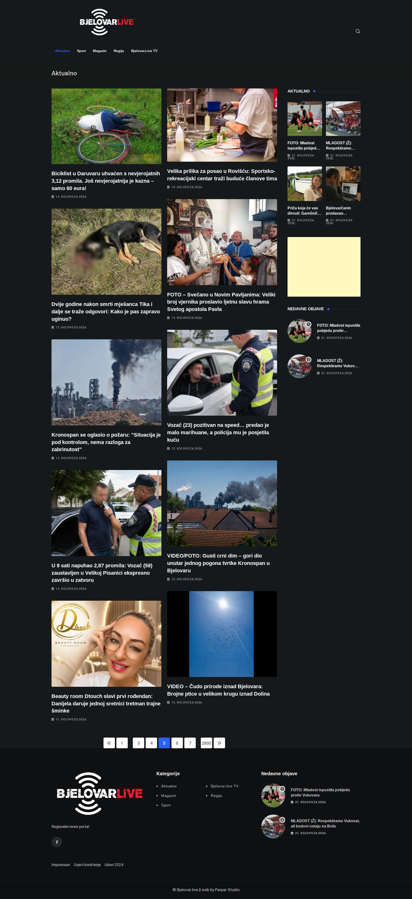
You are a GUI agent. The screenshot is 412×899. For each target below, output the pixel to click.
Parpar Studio (227, 889)
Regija (119, 51)
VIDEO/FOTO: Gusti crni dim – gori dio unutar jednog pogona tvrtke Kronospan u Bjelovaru (218, 563)
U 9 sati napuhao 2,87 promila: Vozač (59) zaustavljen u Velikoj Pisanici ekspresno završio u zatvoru (102, 573)
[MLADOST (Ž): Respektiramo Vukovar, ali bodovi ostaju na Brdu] (343, 118)
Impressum (61, 865)
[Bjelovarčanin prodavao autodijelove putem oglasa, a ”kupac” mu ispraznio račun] (343, 183)
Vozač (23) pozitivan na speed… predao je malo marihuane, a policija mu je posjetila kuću (218, 432)
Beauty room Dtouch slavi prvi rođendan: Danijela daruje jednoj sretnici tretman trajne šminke (106, 703)
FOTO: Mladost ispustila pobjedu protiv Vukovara (303, 148)
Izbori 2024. (114, 865)
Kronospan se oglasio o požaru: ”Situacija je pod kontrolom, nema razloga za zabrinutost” (106, 442)
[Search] (358, 31)
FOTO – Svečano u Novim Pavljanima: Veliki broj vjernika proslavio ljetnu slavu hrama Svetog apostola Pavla (221, 302)
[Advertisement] (324, 267)
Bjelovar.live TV (144, 51)
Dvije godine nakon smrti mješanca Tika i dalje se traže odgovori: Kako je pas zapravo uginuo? (106, 311)
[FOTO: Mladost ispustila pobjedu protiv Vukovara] (305, 118)
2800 (206, 743)
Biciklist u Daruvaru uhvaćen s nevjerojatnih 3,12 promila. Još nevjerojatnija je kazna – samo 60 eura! (106, 180)
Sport (81, 51)
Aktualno (62, 51)
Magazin (100, 51)
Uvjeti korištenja (87, 865)
